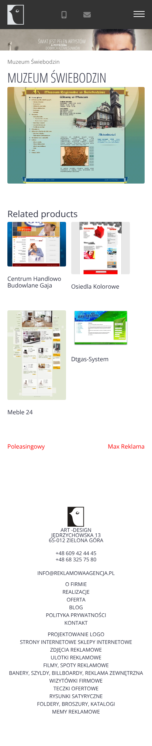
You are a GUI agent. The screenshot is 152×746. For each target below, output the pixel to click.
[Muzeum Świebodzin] (76, 135)
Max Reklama (126, 446)
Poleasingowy (26, 446)
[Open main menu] (139, 14)
